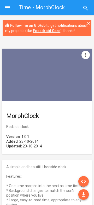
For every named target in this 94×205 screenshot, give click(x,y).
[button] (7, 7)
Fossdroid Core (46, 31)
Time (25, 7)
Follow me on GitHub (27, 25)
